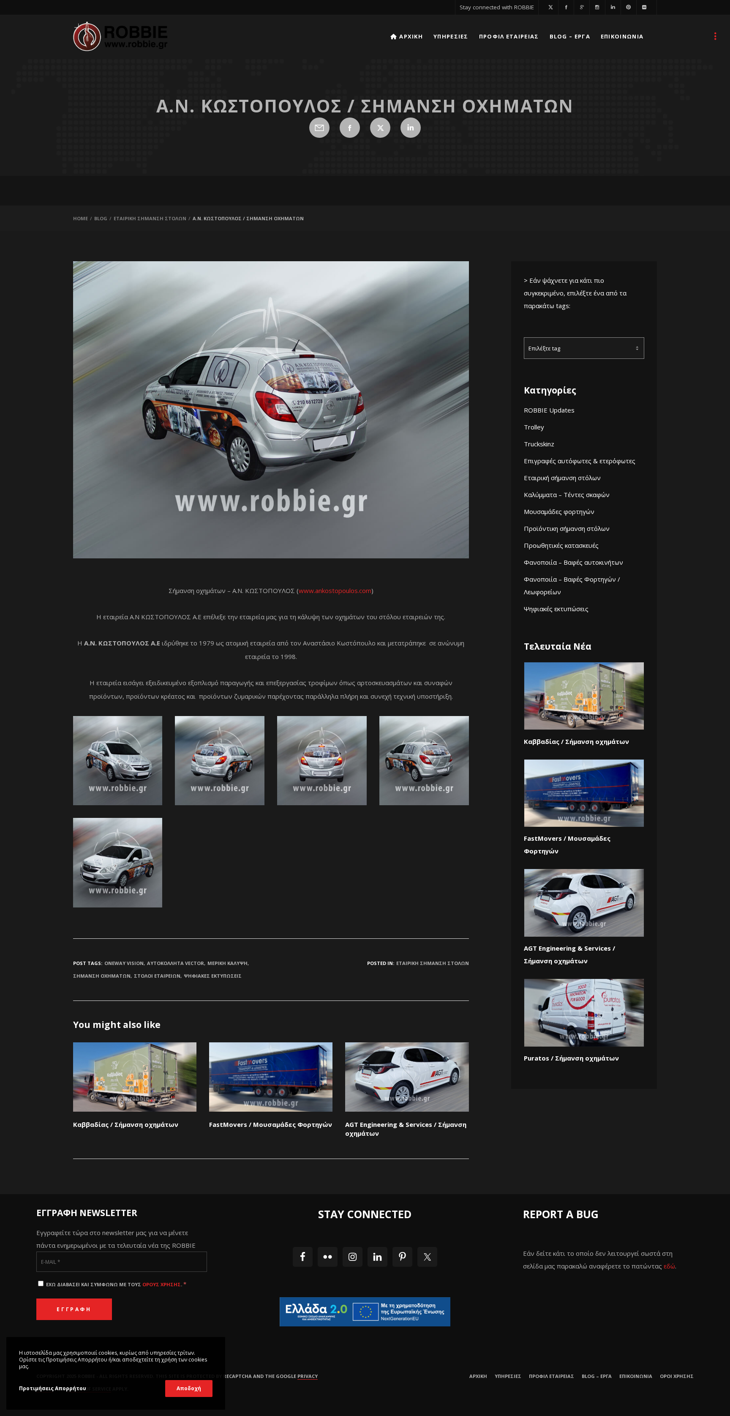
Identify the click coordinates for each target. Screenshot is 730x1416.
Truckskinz (539, 444)
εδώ (669, 1266)
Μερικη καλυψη (227, 963)
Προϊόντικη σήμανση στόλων (567, 528)
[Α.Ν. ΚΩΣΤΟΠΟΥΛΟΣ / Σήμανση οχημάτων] (319, 128)
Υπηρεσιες (508, 1376)
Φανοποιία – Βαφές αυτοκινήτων (573, 562)
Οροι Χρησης (677, 1376)
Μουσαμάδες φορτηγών (559, 511)
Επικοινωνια (635, 1376)
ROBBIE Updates (549, 410)
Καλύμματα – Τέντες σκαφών (567, 494)
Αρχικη (478, 1376)
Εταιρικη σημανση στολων (432, 963)
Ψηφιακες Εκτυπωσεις (213, 976)
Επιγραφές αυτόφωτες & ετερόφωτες (579, 461)
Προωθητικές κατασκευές (561, 545)
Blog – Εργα (597, 1376)
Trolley (534, 427)
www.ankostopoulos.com (335, 590)
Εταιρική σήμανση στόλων (562, 477)
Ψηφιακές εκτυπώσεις (556, 608)
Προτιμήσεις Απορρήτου (52, 1388)
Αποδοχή (189, 1388)
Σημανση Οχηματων (102, 976)
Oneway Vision (124, 963)
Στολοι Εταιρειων (157, 976)
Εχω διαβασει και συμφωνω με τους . (115, 1284)
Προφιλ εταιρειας (551, 1376)
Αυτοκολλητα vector (175, 963)
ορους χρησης (161, 1284)
